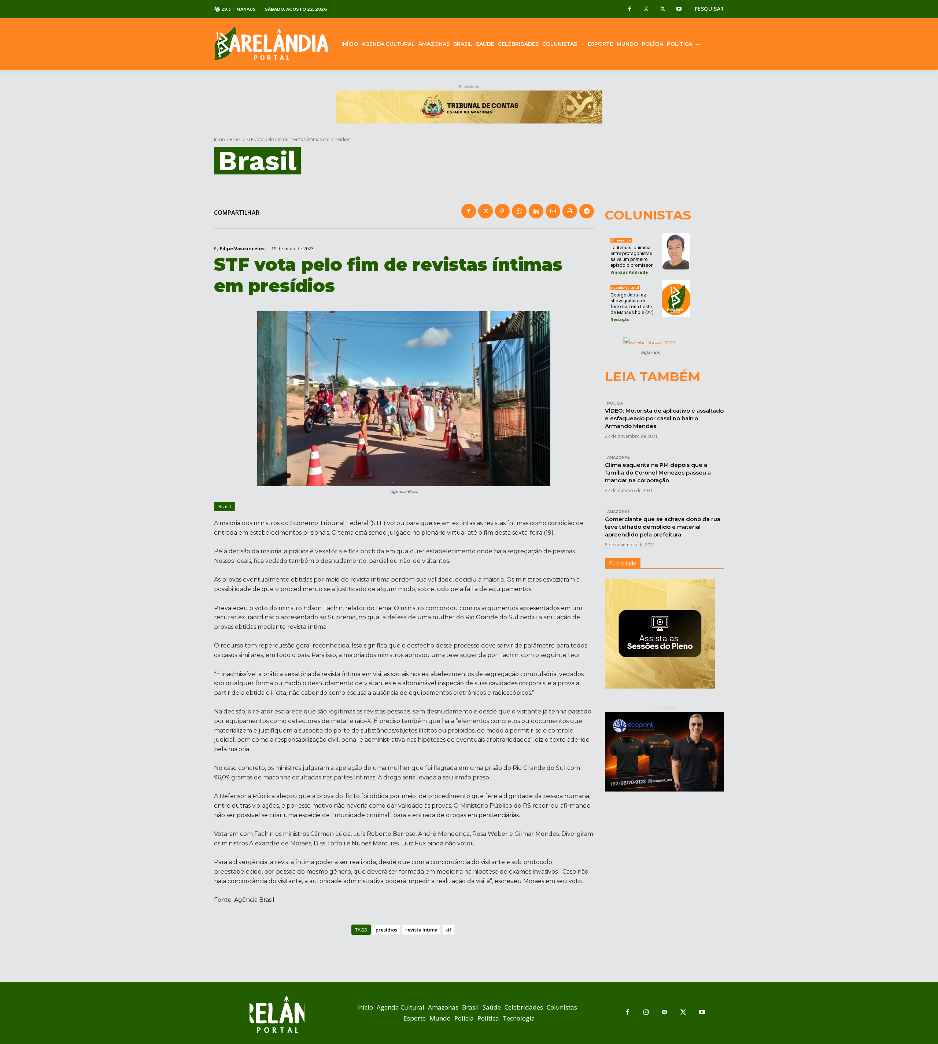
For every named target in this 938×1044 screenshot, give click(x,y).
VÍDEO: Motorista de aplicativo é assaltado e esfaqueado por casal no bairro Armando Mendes (664, 418)
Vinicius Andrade (629, 272)
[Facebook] (629, 9)
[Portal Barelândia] (271, 43)
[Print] (569, 211)
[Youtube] (679, 9)
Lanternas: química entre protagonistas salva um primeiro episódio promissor (631, 256)
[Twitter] (662, 9)
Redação (619, 319)
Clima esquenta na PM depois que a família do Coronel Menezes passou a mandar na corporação (658, 472)
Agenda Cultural (625, 287)
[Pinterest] (502, 211)
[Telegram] (586, 211)
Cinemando (621, 240)
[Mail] (664, 1012)
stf (448, 929)
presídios (386, 929)
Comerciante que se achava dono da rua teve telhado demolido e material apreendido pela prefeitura (662, 527)
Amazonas (618, 457)
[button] (709, 8)
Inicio (219, 139)
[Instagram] (646, 9)
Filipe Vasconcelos (242, 248)
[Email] (553, 211)
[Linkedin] (536, 211)
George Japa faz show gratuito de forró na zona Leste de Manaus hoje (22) (632, 303)
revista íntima (421, 929)
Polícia (615, 403)
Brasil (235, 139)
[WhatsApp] (519, 211)
